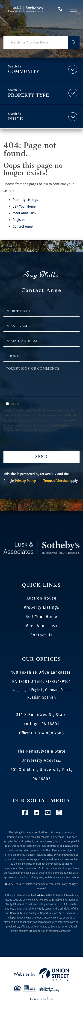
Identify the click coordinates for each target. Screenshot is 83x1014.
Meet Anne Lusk (24, 213)
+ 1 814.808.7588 (47, 733)
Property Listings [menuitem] (41, 607)
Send (41, 457)
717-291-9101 (60, 9)
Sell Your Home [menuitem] (41, 616)
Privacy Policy (67, 430)
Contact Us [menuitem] (41, 634)
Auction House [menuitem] (41, 598)
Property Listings (25, 200)
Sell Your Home (24, 206)
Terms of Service (55, 481)
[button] (74, 42)
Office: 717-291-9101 (50, 681)
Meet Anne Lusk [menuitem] (41, 625)
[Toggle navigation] (73, 9)
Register (19, 220)
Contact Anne (23, 226)
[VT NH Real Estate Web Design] (41, 974)
